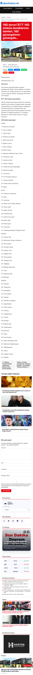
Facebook (17, 69)
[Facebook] (4, 521)
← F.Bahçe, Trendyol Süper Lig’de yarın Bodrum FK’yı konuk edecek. (7, 365)
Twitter (10, 69)
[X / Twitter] (8, 521)
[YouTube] (17, 521)
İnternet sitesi (5, 475)
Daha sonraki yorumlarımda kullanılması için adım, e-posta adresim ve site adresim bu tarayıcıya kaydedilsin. (16, 485)
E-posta (4, 469)
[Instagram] (13, 521)
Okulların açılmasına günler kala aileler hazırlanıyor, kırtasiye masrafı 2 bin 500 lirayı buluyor (15, 581)
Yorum (3, 448)
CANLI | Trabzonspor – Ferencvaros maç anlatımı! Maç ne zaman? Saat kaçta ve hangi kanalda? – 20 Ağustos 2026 (16, 591)
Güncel (8, 17)
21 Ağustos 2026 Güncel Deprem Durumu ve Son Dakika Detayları (15, 587)
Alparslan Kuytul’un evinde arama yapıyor (13, 594)
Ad (2, 463)
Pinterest (11, 72)
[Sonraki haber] (28, 532)
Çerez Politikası (16, 12)
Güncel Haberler (7, 8)
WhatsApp (24, 69)
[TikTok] (22, 521)
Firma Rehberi (19, 8)
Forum (28, 8)
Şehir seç (6, 506)
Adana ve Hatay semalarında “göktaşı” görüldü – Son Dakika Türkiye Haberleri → (23, 364)
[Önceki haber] (24, 532)
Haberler (3, 17)
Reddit (5, 72)
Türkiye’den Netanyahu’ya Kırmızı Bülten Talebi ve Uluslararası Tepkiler (15, 584)
